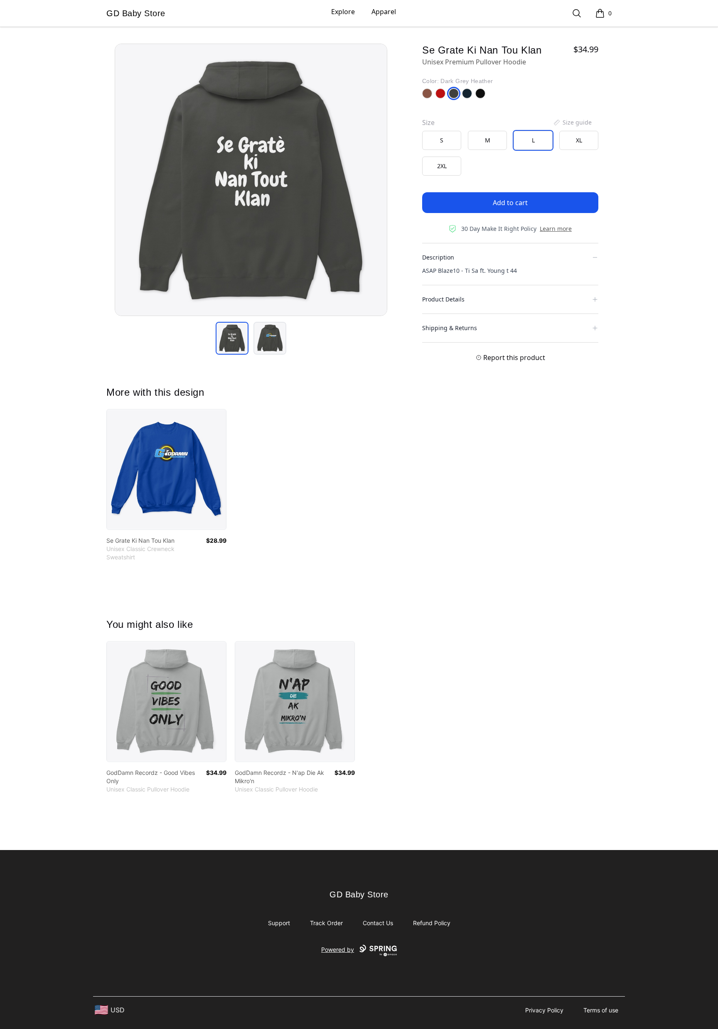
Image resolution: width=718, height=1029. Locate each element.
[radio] (441, 140)
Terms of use (600, 1010)
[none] (572, 122)
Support (279, 922)
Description (438, 257)
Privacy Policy (544, 1010)
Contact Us (378, 922)
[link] (166, 469)
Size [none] (428, 122)
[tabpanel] (251, 180)
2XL (442, 166)
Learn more (556, 229)
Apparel (383, 11)
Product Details (443, 299)
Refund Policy (431, 922)
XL (579, 140)
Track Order (326, 922)
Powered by (337, 949)
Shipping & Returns (449, 328)
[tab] (232, 338)
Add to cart (510, 202)
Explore (343, 11)
